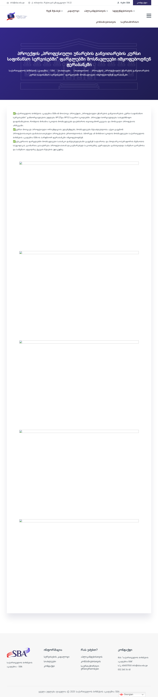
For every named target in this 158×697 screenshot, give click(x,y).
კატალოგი (73, 10)
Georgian (128, 694)
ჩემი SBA (125, 2)
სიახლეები (50, 661)
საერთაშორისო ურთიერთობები (90, 667)
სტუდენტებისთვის (123, 10)
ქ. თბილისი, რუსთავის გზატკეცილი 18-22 (51, 2)
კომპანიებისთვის (106, 21)
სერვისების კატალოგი (56, 656)
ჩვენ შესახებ (53, 10)
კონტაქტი (142, 2)
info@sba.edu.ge (17, 2)
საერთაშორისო (130, 21)
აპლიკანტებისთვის (95, 10)
